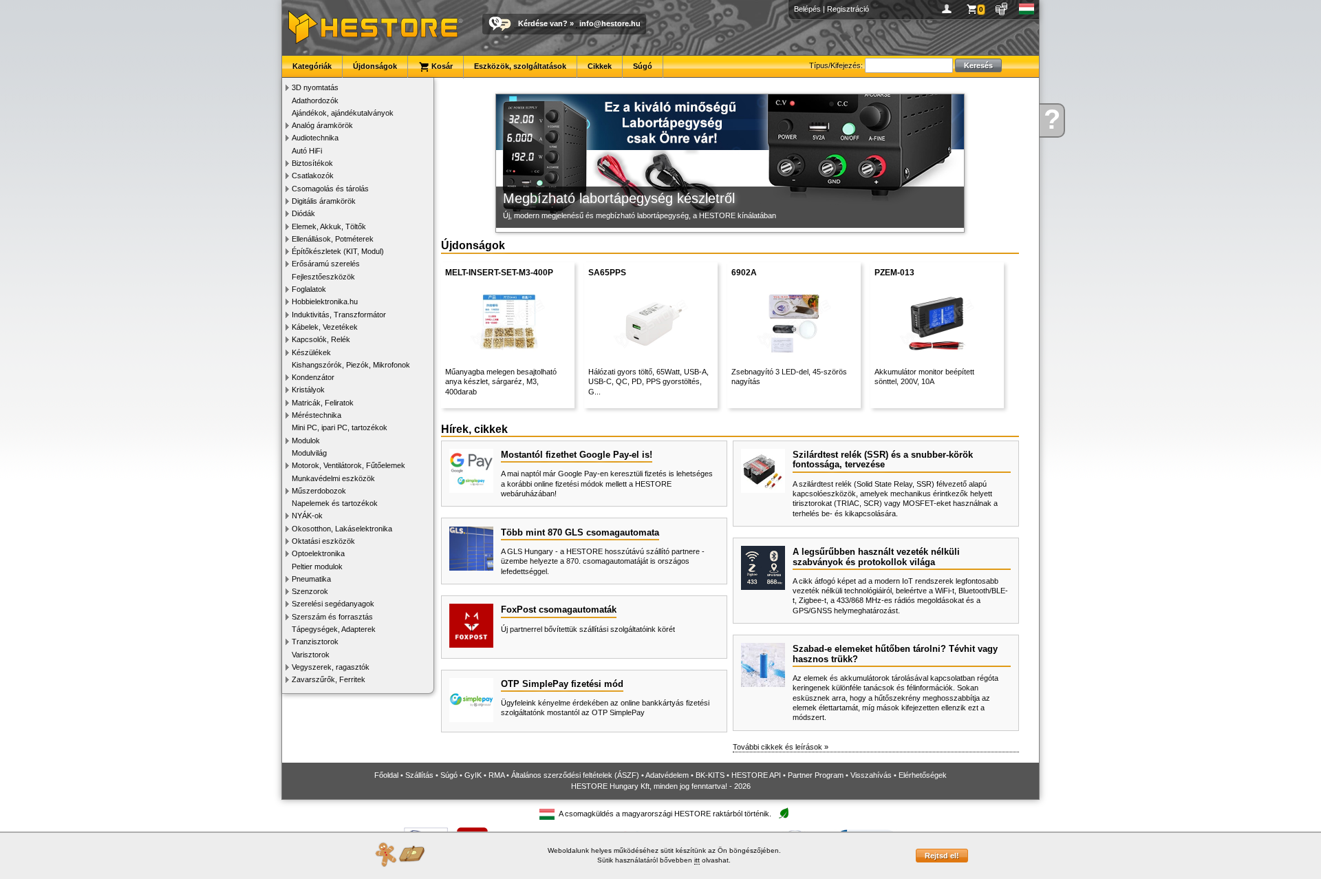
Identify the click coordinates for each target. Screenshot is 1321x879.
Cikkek (600, 66)
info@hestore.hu (610, 23)
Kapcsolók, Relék (321, 339)
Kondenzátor (313, 377)
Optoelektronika (318, 553)
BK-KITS (710, 775)
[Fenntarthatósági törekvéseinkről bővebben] (783, 813)
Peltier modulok (317, 566)
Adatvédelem (667, 775)
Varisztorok (311, 654)
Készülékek (311, 352)
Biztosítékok (312, 163)
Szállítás (419, 775)
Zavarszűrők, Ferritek (328, 679)
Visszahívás (871, 775)
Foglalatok (309, 289)
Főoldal (386, 775)
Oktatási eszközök (323, 541)
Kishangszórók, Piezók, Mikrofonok (351, 365)
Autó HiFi (307, 151)
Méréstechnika (316, 415)
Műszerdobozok (319, 491)
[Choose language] (1027, 9)
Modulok (306, 440)
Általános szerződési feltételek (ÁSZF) (575, 775)
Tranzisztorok (315, 641)
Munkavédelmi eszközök (333, 478)
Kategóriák (312, 66)
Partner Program (816, 775)
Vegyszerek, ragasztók (330, 667)
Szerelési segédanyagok (333, 604)
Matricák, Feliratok (323, 403)
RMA (496, 775)
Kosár (441, 66)
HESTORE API (756, 775)
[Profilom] (949, 9)
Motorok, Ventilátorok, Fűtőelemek (348, 465)
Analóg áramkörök (322, 125)
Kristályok (308, 389)
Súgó (642, 66)
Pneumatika (311, 579)
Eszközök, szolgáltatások (520, 66)
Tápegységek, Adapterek (334, 629)
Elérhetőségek (923, 775)
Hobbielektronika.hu (325, 301)
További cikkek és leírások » (780, 747)
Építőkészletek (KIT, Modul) (338, 251)
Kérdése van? (543, 23)
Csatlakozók (313, 175)
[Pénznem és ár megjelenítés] (1002, 9)
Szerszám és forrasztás (332, 617)
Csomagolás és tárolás (330, 188)
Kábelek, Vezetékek (325, 327)
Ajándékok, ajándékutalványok (343, 113)
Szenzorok (310, 591)
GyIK (473, 775)
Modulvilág (309, 453)
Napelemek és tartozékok (335, 503)
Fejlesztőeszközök (323, 277)
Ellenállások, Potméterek (333, 239)
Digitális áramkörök (324, 201)
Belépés (807, 9)
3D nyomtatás (315, 87)
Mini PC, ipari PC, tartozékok (339, 427)
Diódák (303, 213)
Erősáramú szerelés (326, 264)
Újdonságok (375, 66)
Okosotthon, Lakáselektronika (342, 529)
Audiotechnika (315, 138)
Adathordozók (315, 100)
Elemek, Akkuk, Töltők (329, 226)
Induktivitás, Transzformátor (339, 314)
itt (697, 860)
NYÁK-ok (307, 515)
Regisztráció (848, 9)
